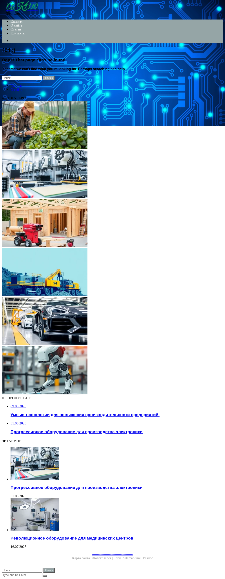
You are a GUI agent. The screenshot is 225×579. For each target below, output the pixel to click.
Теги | (118, 558)
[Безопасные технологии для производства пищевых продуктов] (112, 125)
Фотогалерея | (103, 558)
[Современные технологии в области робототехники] (112, 370)
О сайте (16, 25)
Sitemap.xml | (133, 558)
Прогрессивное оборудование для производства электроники (77, 487)
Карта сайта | (82, 558)
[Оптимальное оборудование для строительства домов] (112, 223)
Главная (16, 21)
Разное (148, 558)
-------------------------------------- (112, 554)
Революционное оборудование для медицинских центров (72, 538)
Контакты (18, 33)
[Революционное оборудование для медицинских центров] (117, 515)
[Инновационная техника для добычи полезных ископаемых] (112, 272)
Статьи (16, 29)
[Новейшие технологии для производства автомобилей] (112, 321)
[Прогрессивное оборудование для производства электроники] (112, 174)
